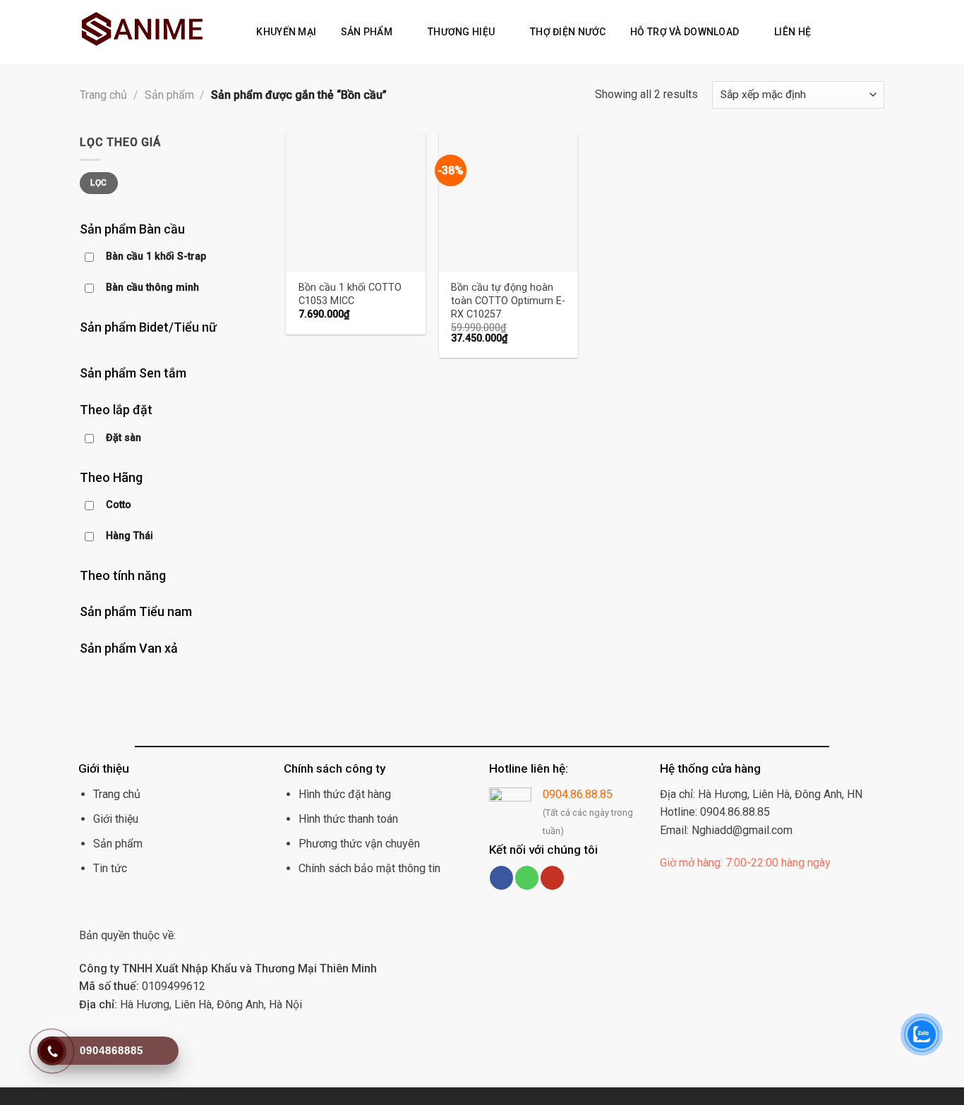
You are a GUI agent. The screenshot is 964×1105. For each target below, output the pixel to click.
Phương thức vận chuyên (359, 843)
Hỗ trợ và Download (684, 31)
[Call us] (526, 878)
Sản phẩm (366, 31)
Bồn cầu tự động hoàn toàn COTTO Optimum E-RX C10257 (508, 301)
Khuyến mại (286, 31)
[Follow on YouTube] (552, 878)
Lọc (98, 183)
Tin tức (110, 868)
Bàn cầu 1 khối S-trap (156, 256)
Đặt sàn (123, 438)
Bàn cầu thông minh (152, 288)
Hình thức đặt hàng (345, 794)
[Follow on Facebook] (501, 878)
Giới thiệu (115, 819)
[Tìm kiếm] (831, 31)
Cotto (118, 505)
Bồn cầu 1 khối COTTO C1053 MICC (350, 294)
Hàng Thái (129, 536)
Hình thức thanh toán (348, 819)
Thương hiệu (461, 31)
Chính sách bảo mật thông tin (369, 868)
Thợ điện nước (568, 31)
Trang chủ (103, 95)
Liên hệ (792, 31)
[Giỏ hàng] (853, 31)
